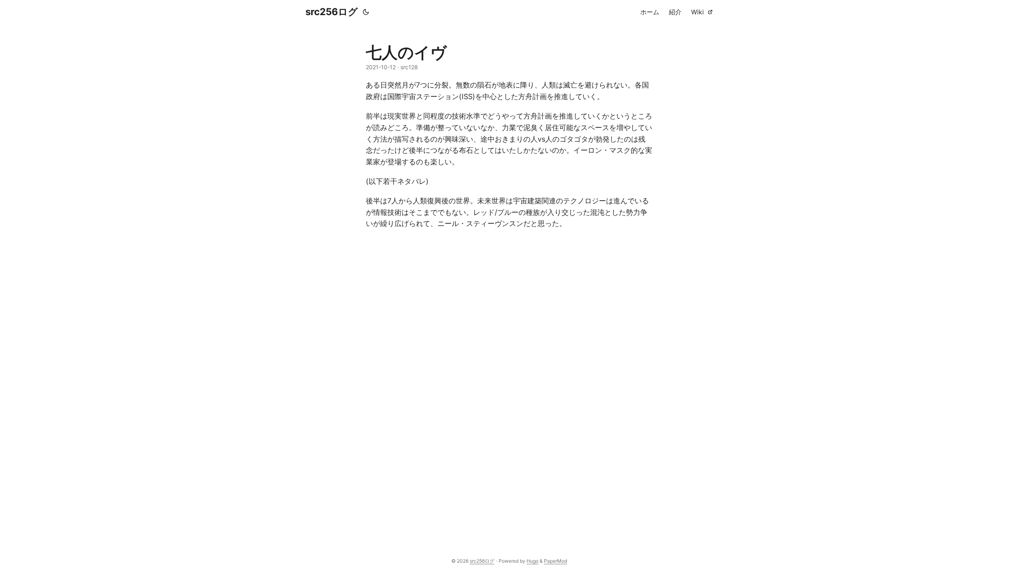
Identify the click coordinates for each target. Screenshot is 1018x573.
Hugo (532, 561)
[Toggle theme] (366, 12)
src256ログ (331, 12)
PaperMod (555, 561)
